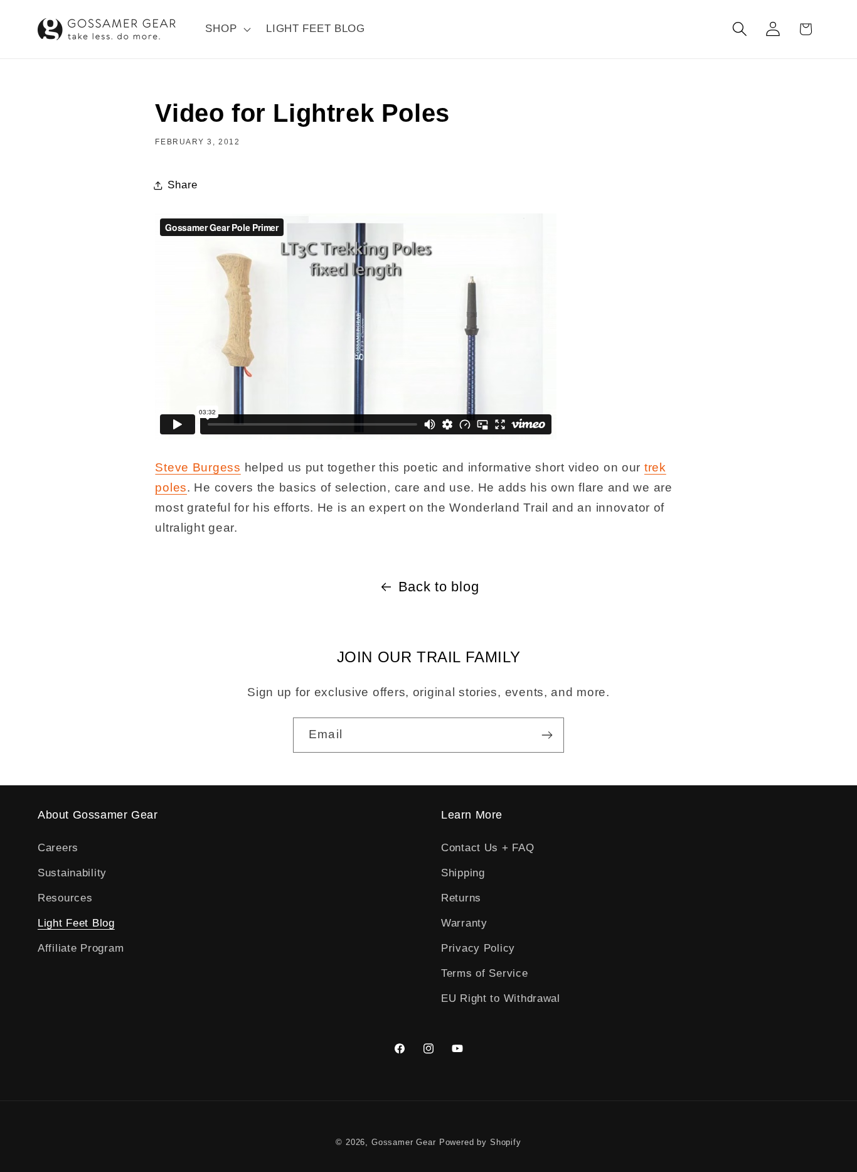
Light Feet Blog (76, 923)
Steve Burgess (197, 467)
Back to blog (438, 586)
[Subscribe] (546, 735)
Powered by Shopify (480, 1142)
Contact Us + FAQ (488, 848)
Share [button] (183, 185)
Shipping (463, 873)
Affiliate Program (81, 948)
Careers (58, 848)
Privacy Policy (478, 948)
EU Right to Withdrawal (500, 998)
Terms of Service (484, 973)
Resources (65, 898)
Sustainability (72, 873)
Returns (461, 898)
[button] (226, 29)
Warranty (464, 923)
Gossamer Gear (403, 1142)
